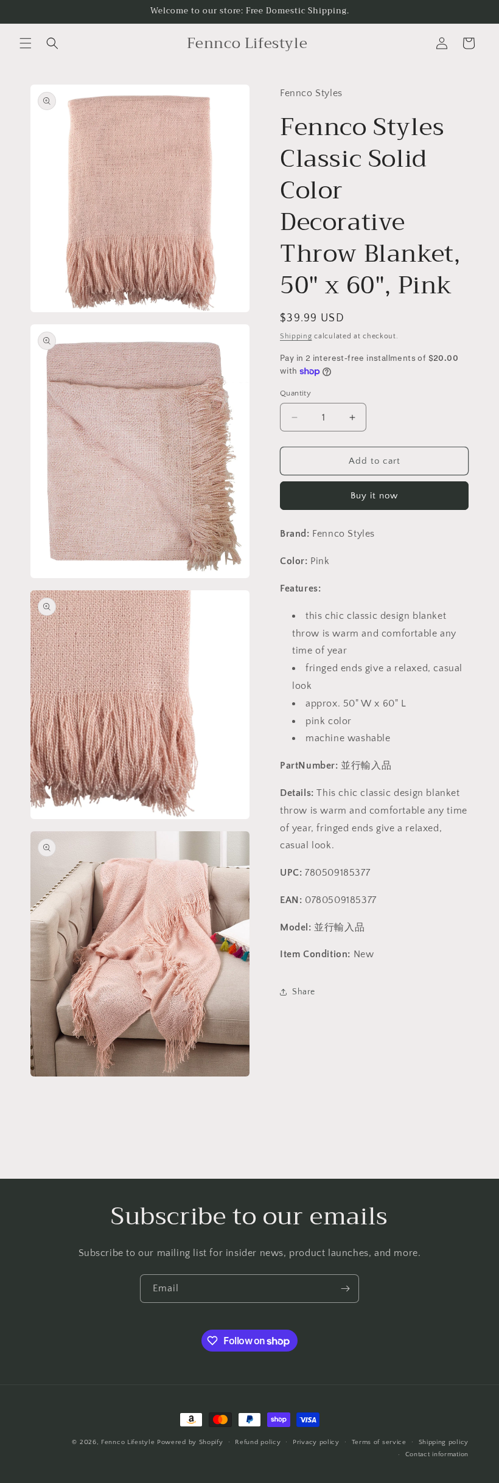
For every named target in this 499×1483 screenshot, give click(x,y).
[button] (25, 43)
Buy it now (374, 495)
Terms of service (379, 1442)
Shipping (296, 336)
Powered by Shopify (190, 1442)
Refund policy (258, 1442)
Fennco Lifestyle (128, 1442)
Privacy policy (316, 1442)
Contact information (437, 1454)
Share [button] (303, 992)
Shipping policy (444, 1442)
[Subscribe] (345, 1288)
